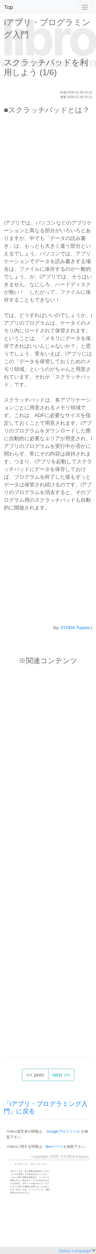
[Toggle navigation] (85, 7)
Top (8, 7)
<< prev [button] (35, 1075)
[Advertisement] (48, 169)
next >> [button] (61, 1075)
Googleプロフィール (63, 1131)
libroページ (54, 1146)
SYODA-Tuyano (75, 627)
